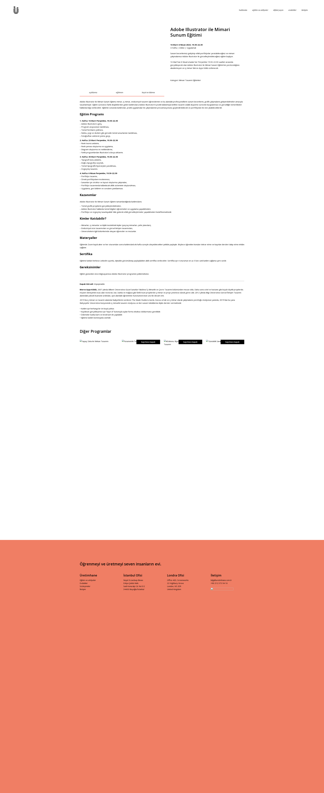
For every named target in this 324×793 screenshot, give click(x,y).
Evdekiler (84, 583)
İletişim (83, 589)
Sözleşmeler (85, 586)
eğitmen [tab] (119, 92)
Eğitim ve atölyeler (88, 580)
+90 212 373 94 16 (219, 583)
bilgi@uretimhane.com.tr (221, 580)
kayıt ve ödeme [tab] (148, 92)
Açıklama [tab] (93, 92)
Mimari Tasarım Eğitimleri (190, 80)
